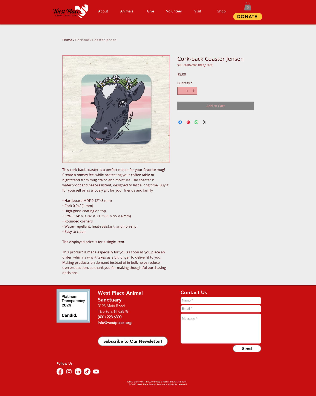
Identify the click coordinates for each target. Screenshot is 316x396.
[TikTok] (87, 371)
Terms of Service (135, 381)
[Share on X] (204, 122)
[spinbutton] (187, 90)
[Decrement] (180, 90)
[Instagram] (69, 371)
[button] (247, 6)
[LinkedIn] (78, 371)
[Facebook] (60, 371)
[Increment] (193, 90)
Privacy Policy (153, 381)
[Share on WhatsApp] (196, 122)
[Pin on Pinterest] (188, 122)
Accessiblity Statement (174, 381)
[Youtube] (96, 371)
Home (67, 40)
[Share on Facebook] (180, 122)
